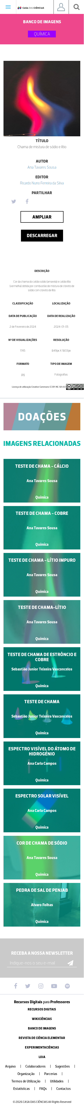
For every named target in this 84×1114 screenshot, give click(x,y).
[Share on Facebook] (27, 201)
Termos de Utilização (28, 1081)
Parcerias (53, 1074)
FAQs (45, 1089)
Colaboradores (38, 1066)
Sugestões (65, 1066)
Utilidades (59, 1081)
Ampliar (41, 217)
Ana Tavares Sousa (41, 167)
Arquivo (13, 1066)
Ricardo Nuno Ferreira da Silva (42, 183)
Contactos (63, 1089)
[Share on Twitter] (13, 201)
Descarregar (42, 235)
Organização (28, 1074)
